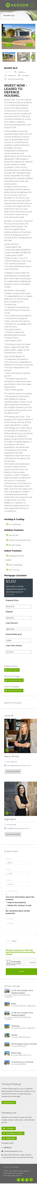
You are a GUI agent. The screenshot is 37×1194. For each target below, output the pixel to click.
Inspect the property (17, 902)
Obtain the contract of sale (19, 905)
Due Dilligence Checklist (14, 1133)
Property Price (12, 600)
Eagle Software (16, 1175)
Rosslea (14, 1035)
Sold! (29, 45)
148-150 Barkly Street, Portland (24, 1044)
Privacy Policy (18, 1173)
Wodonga (15, 1026)
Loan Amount (12, 623)
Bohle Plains (16, 1053)
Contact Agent (13, 670)
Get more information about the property (20, 898)
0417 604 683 (11, 825)
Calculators (10, 1128)
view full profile (13, 771)
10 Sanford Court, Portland (22, 1062)
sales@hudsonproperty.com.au (13, 1151)
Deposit (9, 612)
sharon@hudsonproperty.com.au (19, 765)
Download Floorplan (15, 690)
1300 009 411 (8, 1147)
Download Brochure (15, 680)
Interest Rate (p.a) (14, 634)
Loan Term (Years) (14, 646)
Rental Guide (10, 1138)
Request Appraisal (8, 1102)
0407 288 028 (12, 762)
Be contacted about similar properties (18, 912)
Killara (13, 1004)
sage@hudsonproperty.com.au (18, 828)
